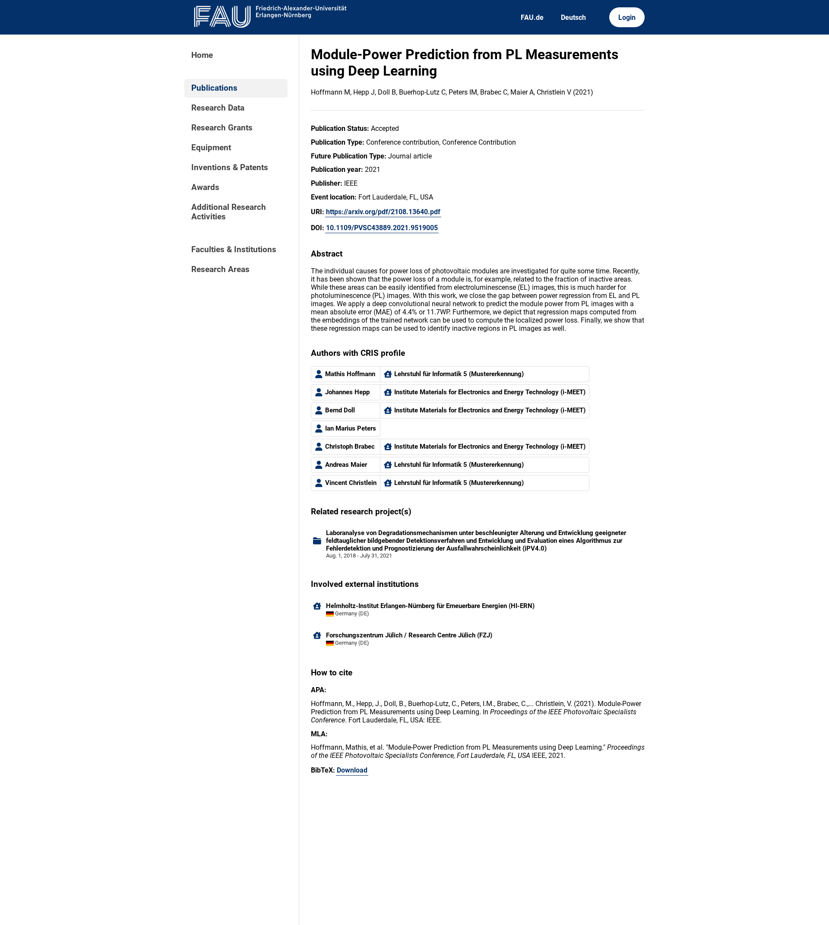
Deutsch (573, 17)
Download (352, 770)
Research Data (217, 108)
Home (202, 55)
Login (627, 17)
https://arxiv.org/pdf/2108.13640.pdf (383, 212)
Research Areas (220, 269)
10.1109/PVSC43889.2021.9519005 (382, 228)
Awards (205, 187)
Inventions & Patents (229, 167)
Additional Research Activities (228, 212)
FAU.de (532, 17)
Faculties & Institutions (233, 249)
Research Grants (222, 128)
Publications (214, 88)
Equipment (211, 147)
